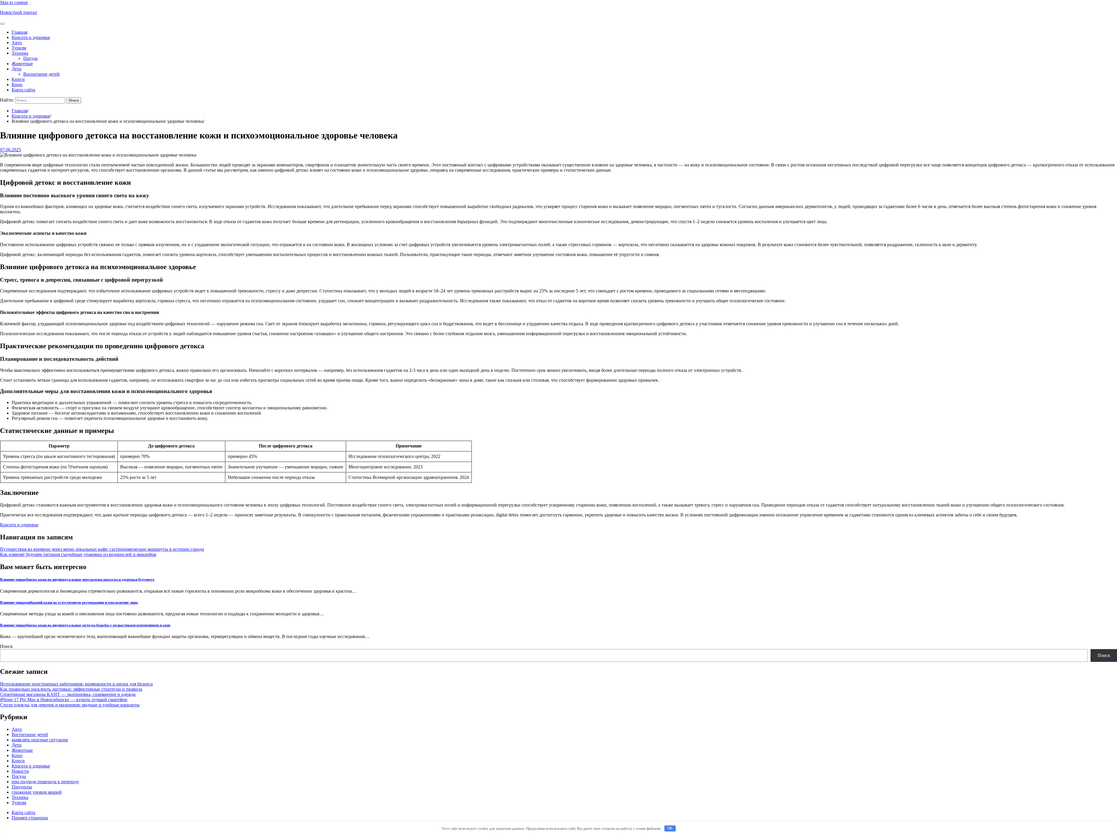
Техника (20, 53)
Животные (22, 63)
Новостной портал (18, 12)
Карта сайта (23, 89)
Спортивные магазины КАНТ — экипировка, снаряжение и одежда (68, 694)
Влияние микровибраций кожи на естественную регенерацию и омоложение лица (69, 602)
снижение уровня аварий (37, 792)
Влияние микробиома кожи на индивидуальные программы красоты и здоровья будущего (77, 579)
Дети (17, 68)
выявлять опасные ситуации (40, 739)
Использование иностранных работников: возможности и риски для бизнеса (76, 683)
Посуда (30, 58)
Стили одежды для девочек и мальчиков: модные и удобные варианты (70, 704)
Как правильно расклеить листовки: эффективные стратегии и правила (71, 689)
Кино (17, 84)
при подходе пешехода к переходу (45, 781)
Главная (19, 32)
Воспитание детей (41, 74)
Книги (18, 79)
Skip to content (14, 2)
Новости (20, 771)
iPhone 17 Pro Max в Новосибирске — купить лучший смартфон (63, 699)
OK (670, 828)
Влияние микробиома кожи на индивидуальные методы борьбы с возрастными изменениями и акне (85, 625)
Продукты (22, 786)
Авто (17, 42)
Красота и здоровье (31, 37)
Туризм (19, 47)
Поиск (6, 646)
